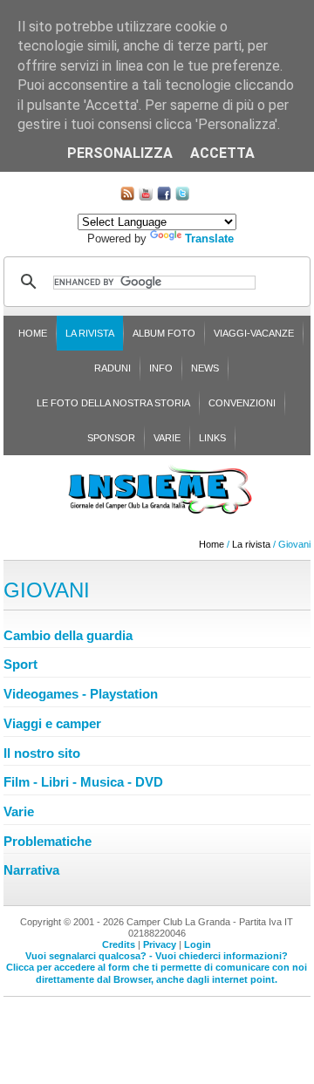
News (205, 368)
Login (197, 944)
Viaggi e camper (52, 723)
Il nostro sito (41, 753)
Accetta (222, 153)
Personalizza (120, 153)
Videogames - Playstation (80, 693)
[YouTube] (146, 196)
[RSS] (127, 196)
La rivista (89, 333)
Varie (167, 438)
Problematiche (47, 841)
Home (32, 333)
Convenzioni (242, 403)
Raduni (112, 368)
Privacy (159, 944)
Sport (20, 664)
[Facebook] (164, 196)
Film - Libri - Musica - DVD (83, 781)
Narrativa (31, 869)
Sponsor (111, 438)
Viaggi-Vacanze (254, 333)
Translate (209, 238)
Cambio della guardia (68, 635)
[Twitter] (182, 196)
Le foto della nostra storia (113, 403)
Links (212, 438)
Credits (118, 944)
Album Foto (164, 333)
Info (161, 368)
